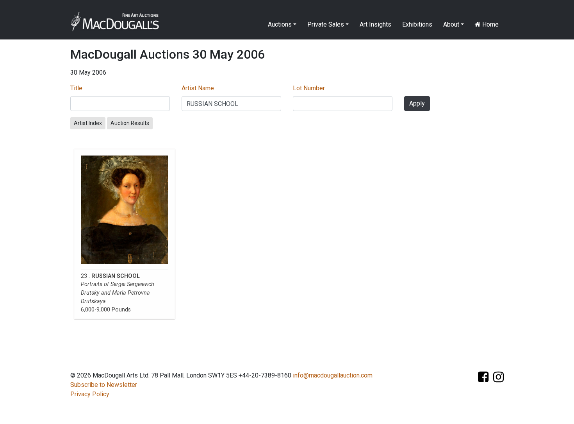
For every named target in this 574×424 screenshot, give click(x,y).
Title (76, 88)
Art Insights (375, 24)
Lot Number (309, 88)
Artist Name (198, 88)
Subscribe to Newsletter (103, 384)
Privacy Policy (89, 394)
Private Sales (325, 24)
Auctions (280, 24)
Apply (417, 103)
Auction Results (130, 123)
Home (490, 24)
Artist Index (88, 123)
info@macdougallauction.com (333, 375)
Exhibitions (417, 24)
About (451, 24)
